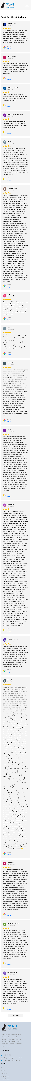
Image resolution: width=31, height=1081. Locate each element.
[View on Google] (4, 24)
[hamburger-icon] (27, 5)
